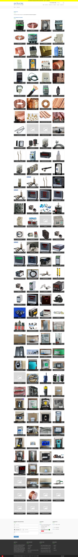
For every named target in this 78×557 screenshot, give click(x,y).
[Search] (63, 3)
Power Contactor (30, 545)
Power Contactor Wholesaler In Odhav (46, 550)
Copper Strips (29, 551)
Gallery (58, 4)
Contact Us (62, 4)
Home (43, 4)
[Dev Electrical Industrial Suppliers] (28, 3)
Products (50, 4)
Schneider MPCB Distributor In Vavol (45, 548)
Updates (54, 4)
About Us (46, 4)
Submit (16, 536)
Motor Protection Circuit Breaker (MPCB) (33, 550)
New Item (29, 548)
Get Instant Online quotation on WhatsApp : (39, 0)
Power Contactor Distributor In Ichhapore (46, 545)
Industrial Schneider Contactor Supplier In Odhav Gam (46, 551)
